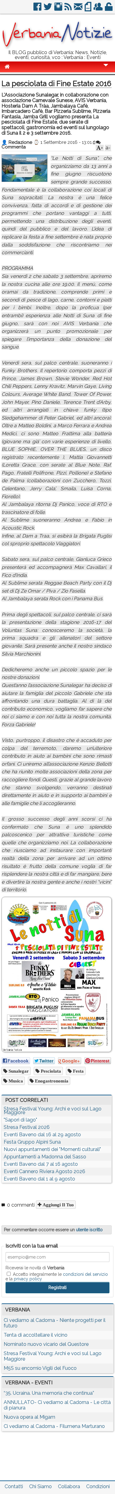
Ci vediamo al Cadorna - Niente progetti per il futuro (54, 1323)
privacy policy (28, 1278)
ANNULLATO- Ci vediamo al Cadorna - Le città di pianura (57, 1405)
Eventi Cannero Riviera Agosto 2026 (44, 1171)
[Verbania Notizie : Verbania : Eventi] (57, 47)
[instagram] (58, 9)
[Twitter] (48, 9)
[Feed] (68, 9)
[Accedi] (109, 9)
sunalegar (18, 1071)
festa (78, 1071)
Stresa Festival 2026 (27, 1127)
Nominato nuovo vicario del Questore (46, 1344)
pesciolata (50, 1071)
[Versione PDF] (88, 9)
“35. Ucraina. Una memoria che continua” (49, 1393)
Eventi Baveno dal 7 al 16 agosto (41, 1164)
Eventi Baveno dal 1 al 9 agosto (39, 1179)
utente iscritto (89, 1229)
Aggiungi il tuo (57, 1204)
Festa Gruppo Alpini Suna (32, 1142)
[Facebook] (37, 9)
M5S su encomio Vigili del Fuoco (40, 1368)
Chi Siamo (40, 1486)
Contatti (14, 1486)
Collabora (69, 1486)
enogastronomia (51, 1080)
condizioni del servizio (85, 1274)
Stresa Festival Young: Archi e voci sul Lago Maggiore (53, 1110)
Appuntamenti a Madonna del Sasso (45, 1157)
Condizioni (98, 1486)
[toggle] (105, 69)
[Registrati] (99, 9)
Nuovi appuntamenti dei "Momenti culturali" (52, 1149)
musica (15, 1080)
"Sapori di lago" (20, 1120)
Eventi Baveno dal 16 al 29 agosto (42, 1134)
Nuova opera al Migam (29, 1417)
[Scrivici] (78, 9)
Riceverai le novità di (35, 1268)
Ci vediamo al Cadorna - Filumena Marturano (54, 1426)
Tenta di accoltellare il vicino (35, 1335)
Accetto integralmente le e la (57, 1276)
